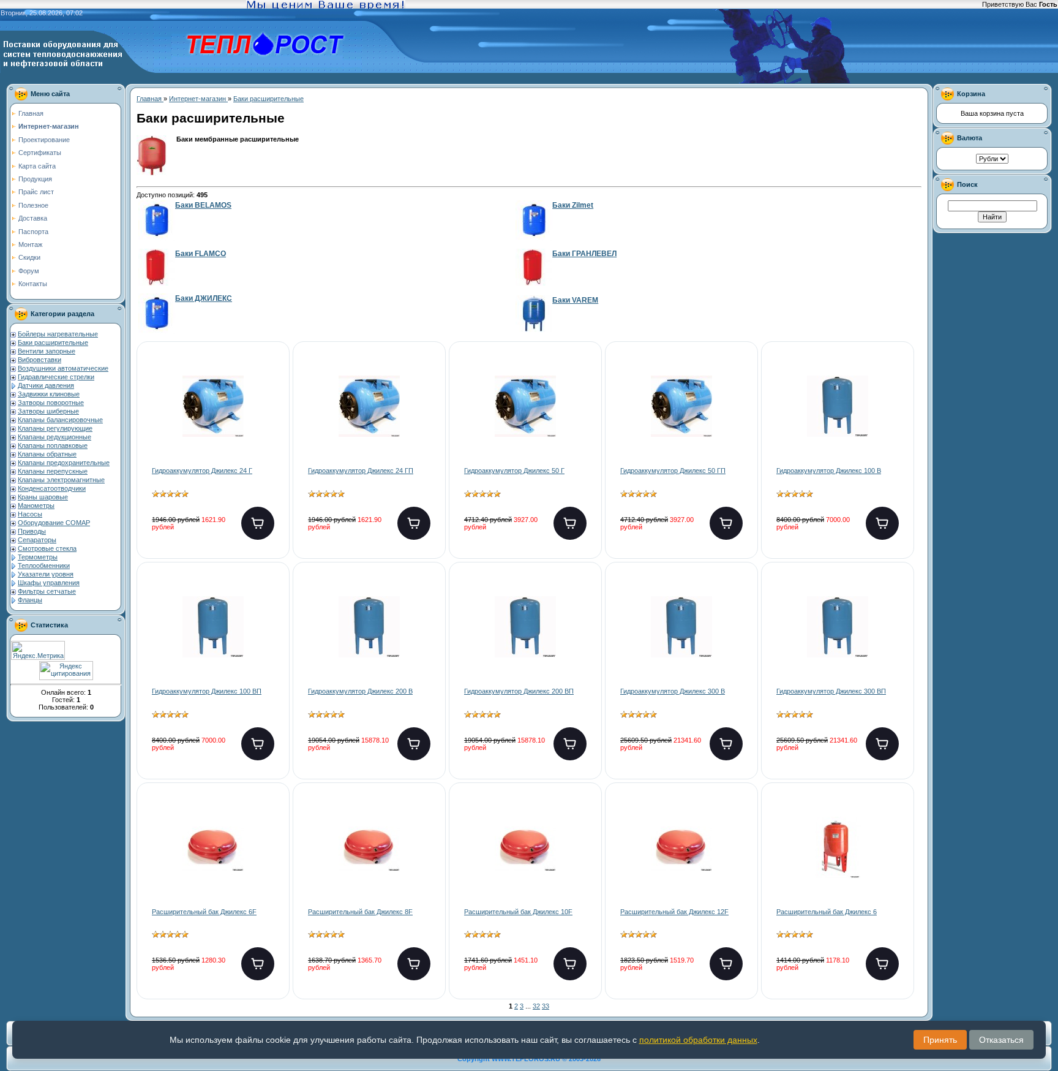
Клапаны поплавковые (53, 445)
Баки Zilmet (572, 205)
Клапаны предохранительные (64, 462)
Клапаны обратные (47, 454)
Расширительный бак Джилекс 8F (360, 911)
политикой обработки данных (698, 1040)
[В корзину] (257, 523)
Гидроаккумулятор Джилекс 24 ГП (360, 470)
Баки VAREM (575, 300)
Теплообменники (44, 565)
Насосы (30, 514)
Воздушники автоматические (63, 368)
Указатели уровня (45, 574)
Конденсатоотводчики (52, 488)
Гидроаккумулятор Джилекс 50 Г (514, 470)
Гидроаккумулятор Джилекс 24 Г (202, 470)
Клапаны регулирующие (55, 428)
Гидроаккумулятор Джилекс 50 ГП (673, 470)
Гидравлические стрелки (56, 376)
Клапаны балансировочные (60, 419)
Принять (940, 1040)
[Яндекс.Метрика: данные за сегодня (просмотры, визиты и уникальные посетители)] (38, 650)
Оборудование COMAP (54, 522)
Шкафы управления (49, 582)
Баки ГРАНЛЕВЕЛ (584, 253)
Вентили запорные (46, 351)
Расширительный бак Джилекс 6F (204, 911)
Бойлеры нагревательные (58, 334)
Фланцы (30, 600)
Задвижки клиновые (49, 394)
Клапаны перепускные (53, 471)
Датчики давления (46, 385)
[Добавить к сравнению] (270, 416)
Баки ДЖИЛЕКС (203, 298)
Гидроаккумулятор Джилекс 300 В (672, 691)
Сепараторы (37, 539)
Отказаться (1001, 1040)
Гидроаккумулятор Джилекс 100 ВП (206, 691)
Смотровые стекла (47, 548)
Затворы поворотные (51, 402)
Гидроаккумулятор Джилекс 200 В (360, 691)
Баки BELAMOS (203, 205)
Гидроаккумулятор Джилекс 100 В (828, 470)
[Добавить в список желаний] (270, 376)
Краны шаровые (43, 497)
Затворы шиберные (48, 411)
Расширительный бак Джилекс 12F (674, 911)
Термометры (38, 557)
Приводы (32, 531)
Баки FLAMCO (200, 253)
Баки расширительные (53, 342)
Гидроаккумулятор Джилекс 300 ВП (831, 691)
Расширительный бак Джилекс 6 (826, 911)
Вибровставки (39, 359)
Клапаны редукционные (54, 437)
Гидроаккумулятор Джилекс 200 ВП (519, 691)
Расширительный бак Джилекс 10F (518, 911)
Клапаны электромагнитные (61, 479)
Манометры (36, 505)
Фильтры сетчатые (47, 591)
